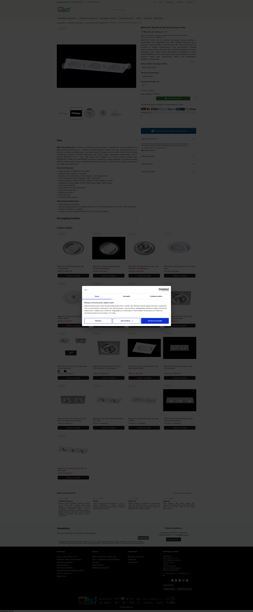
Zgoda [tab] (97, 296)
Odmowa (98, 321)
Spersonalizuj (125, 321)
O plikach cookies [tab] (156, 296)
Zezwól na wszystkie (155, 321)
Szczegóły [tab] (126, 296)
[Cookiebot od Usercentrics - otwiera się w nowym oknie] (160, 289)
